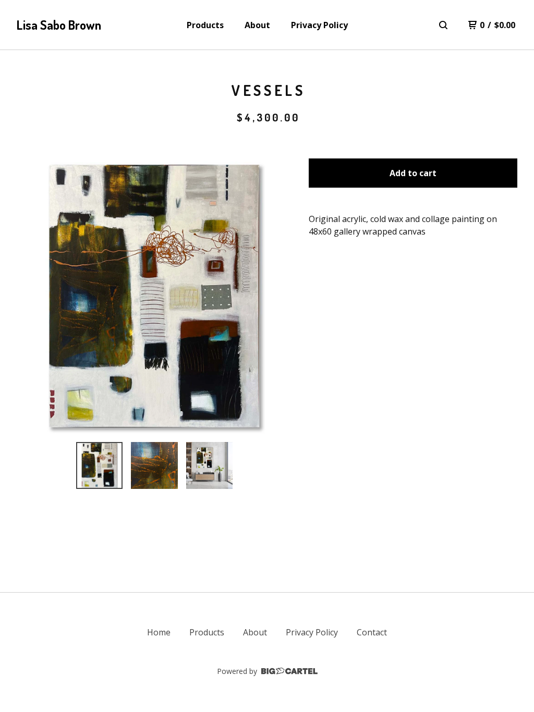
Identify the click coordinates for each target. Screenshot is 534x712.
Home (159, 632)
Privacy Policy (319, 25)
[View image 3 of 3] (209, 465)
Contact (372, 632)
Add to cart (413, 173)
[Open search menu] (443, 25)
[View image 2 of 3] (154, 465)
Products (205, 25)
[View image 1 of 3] (99, 465)
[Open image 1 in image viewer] (154, 296)
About (257, 25)
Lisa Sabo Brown (59, 25)
